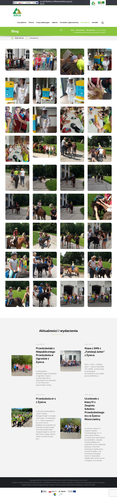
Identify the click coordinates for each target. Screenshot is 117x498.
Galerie (55, 22)
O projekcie (21, 22)
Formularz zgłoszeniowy (69, 22)
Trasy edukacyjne (43, 22)
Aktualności (85, 22)
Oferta (31, 22)
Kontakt (95, 22)
